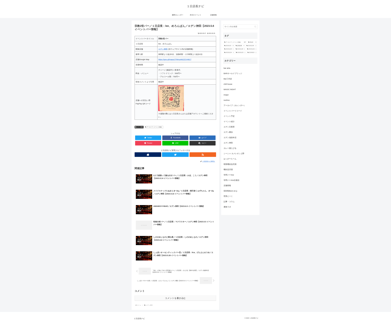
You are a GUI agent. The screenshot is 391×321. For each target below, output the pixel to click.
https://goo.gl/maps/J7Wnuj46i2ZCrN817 (174, 59)
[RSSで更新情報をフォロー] (202, 154)
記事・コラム (229, 202)
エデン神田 (140, 127)
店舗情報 (227, 185)
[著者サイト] (148, 154)
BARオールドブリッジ (233, 73)
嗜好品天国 (228, 169)
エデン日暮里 (229, 127)
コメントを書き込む (175, 298)
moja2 (226, 95)
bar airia (227, 68)
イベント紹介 (229, 122)
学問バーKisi (229, 175)
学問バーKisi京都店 (231, 180)
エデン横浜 (228, 132)
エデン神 (162, 49)
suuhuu (227, 100)
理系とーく (228, 196)
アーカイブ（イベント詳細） (155, 127)
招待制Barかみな (230, 191)
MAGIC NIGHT (230, 89)
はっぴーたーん (230, 159)
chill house (228, 84)
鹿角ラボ (227, 207)
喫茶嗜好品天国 (230, 164)
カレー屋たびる (230, 148)
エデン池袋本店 (230, 138)
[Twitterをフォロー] (175, 154)
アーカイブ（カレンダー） (235, 105)
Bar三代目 (228, 79)
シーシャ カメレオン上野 (234, 154)
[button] (202, 143)
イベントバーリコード (233, 111)
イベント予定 (229, 116)
